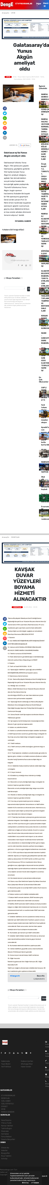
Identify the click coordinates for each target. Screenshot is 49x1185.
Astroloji (4, 1159)
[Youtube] (14, 1053)
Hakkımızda (5, 1061)
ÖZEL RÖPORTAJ (7, 1104)
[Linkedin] (19, 1053)
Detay (26, 1183)
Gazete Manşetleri (8, 1139)
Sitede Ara (5, 1148)
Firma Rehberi (6, 1137)
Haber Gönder (26, 1067)
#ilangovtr (15, 976)
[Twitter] (6, 1053)
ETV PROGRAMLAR (23, 3)
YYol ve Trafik (6, 1123)
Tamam (36, 1183)
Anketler (4, 1150)
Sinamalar (5, 1131)
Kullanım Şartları (27, 1061)
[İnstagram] (10, 1053)
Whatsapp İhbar (27, 1064)
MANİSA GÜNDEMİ (7, 1112)
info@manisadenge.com (20, 260)
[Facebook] (2, 1053)
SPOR (13, 13)
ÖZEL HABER (5, 1101)
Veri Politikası (6, 1067)
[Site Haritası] (27, 1053)
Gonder (29, 289)
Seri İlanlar (5, 1134)
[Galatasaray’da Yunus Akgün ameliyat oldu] (18, 93)
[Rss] (23, 1053)
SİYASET (4, 1107)
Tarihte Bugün (6, 1128)
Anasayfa (5, 13)
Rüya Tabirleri (6, 1156)
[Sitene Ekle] (31, 1053)
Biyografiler (5, 1153)
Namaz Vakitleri (7, 1126)
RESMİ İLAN (15, 537)
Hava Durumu (6, 1120)
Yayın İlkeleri (5, 1064)
